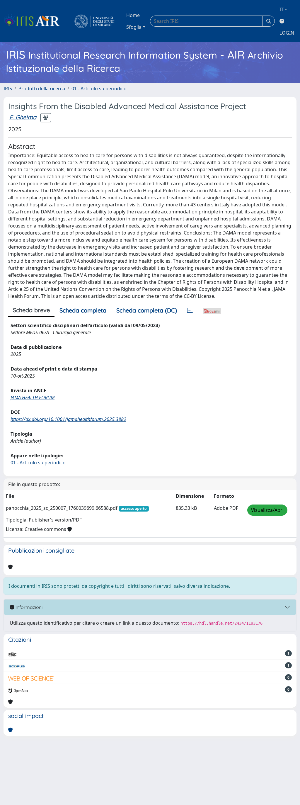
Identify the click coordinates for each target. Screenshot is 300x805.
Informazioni (28, 607)
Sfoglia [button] (134, 27)
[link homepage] (34, 21)
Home (133, 15)
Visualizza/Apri (267, 510)
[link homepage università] (94, 21)
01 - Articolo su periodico (99, 88)
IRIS (8, 88)
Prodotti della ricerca (41, 88)
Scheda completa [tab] (82, 310)
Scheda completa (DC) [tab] (146, 310)
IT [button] (281, 9)
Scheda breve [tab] (31, 310)
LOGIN (286, 33)
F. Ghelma (22, 117)
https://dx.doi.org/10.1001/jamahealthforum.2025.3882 (68, 419)
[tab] (190, 310)
